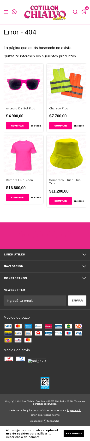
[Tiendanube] (45, 421)
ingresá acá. (74, 410)
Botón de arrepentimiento (45, 415)
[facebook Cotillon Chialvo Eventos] (38, 236)
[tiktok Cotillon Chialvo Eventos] (66, 236)
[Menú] (7, 12)
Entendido (74, 433)
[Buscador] (75, 12)
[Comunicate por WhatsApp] (14, 13)
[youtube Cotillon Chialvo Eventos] (52, 236)
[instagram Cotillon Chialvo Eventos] (24, 236)
